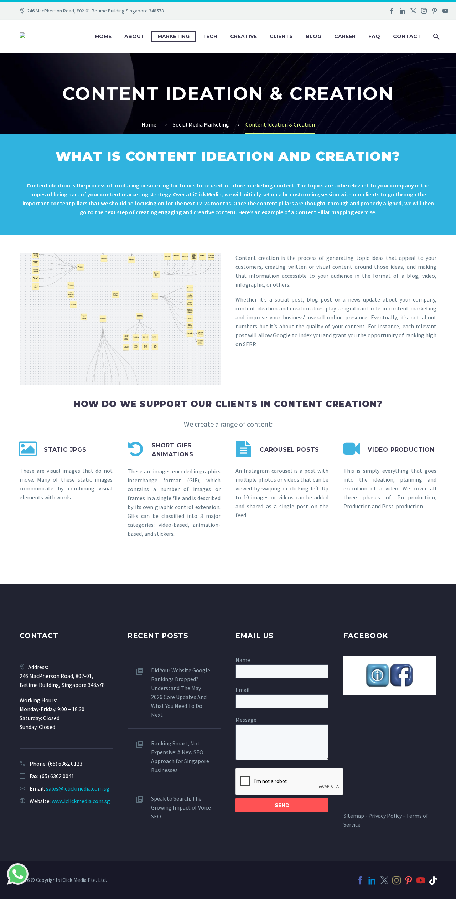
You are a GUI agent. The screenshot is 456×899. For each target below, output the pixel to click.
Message (245, 719)
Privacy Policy (385, 815)
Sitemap (353, 815)
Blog (313, 36)
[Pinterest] (434, 11)
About (134, 36)
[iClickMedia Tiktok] (433, 880)
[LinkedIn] (402, 11)
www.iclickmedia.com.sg (81, 801)
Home (103, 36)
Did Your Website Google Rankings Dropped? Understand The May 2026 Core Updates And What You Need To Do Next (180, 692)
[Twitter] (413, 11)
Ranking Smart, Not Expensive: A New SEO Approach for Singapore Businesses (180, 757)
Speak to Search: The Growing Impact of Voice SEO (181, 807)
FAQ (374, 36)
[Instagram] (424, 11)
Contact (407, 36)
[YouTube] (445, 11)
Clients (281, 36)
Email (242, 689)
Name (242, 659)
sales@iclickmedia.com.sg (77, 788)
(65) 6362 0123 (65, 763)
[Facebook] (392, 11)
